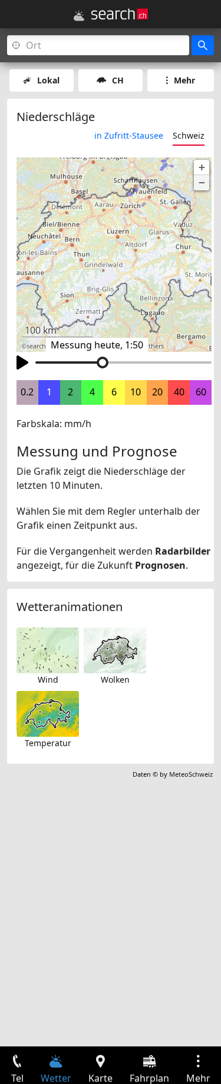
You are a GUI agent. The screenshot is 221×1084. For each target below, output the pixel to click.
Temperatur (48, 743)
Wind (48, 679)
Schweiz (188, 135)
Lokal (48, 80)
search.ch (41, 346)
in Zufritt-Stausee (128, 135)
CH (118, 80)
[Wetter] (79, 16)
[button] (201, 167)
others (154, 346)
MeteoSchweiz (191, 774)
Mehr (184, 80)
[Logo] (119, 14)
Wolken (115, 679)
